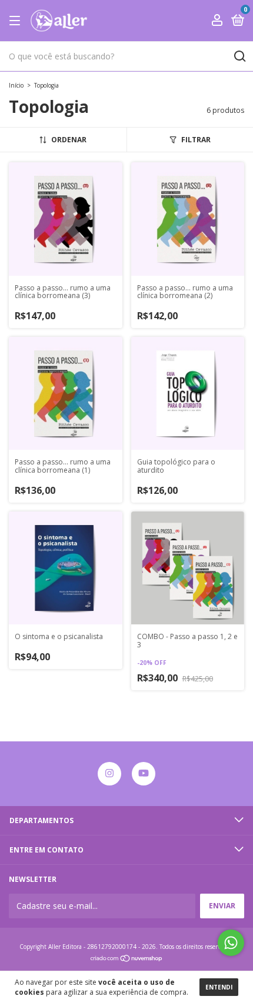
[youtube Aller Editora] (143, 773)
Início (16, 85)
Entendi (218, 987)
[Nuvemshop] (127, 959)
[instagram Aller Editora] (109, 773)
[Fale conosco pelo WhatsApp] (231, 943)
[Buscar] (239, 56)
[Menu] (17, 21)
